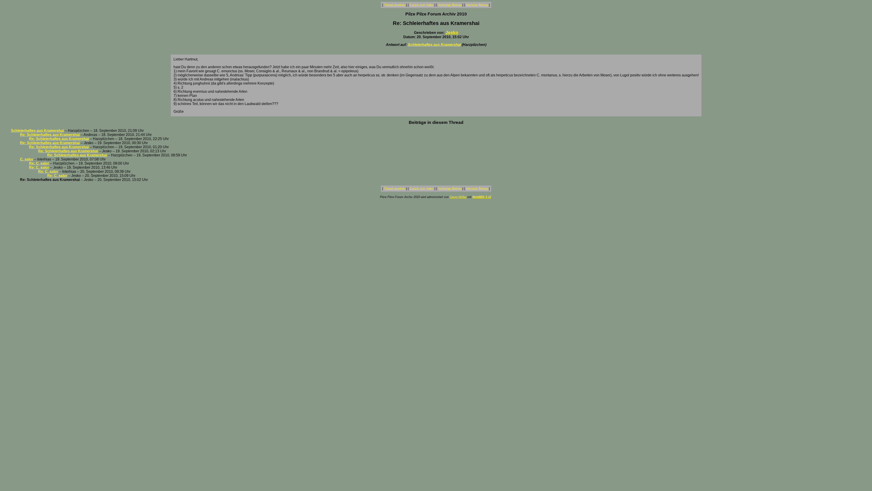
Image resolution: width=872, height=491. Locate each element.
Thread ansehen (394, 5)
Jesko (452, 32)
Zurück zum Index (422, 5)
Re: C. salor (39, 163)
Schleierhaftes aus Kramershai (434, 45)
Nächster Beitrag (477, 5)
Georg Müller (458, 197)
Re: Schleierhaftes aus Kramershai (50, 135)
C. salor (26, 159)
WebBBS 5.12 (481, 197)
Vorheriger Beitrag (449, 5)
